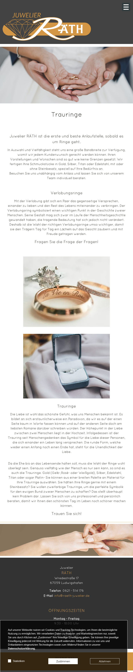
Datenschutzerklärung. (22, 648)
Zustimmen (63, 661)
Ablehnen (105, 661)
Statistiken (19, 661)
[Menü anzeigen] (126, 7)
